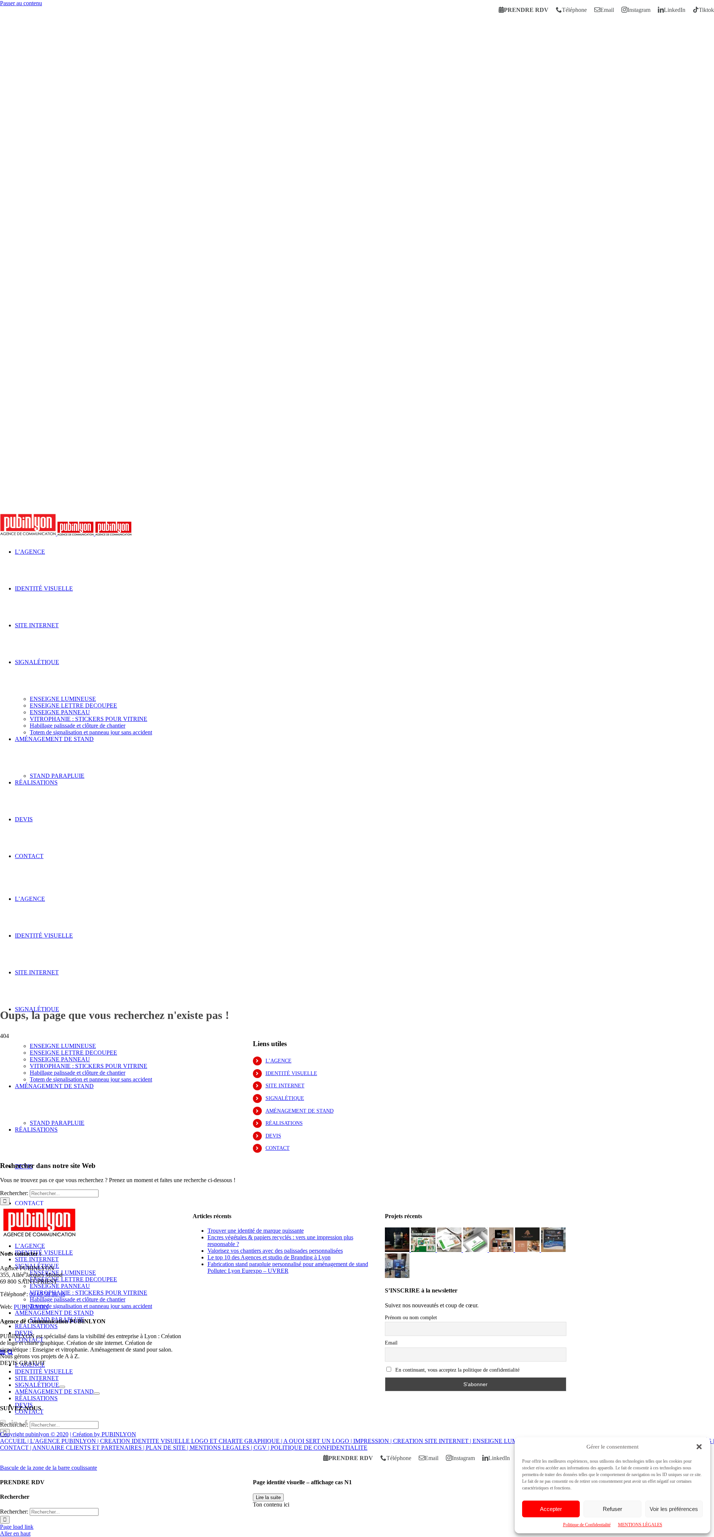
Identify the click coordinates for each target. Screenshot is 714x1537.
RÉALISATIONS (284, 1123)
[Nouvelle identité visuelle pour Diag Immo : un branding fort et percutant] (476, 1250)
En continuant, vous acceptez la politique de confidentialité (457, 1370)
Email (391, 1343)
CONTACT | (16, 1447)
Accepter (551, 1509)
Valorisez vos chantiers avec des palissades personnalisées (275, 1251)
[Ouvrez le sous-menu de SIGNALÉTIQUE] (62, 1387)
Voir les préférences (674, 1509)
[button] (699, 1446)
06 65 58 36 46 (47, 1294)
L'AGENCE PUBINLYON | (65, 1441)
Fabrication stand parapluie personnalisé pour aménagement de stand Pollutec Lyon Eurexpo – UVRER (288, 1267)
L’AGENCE (279, 1061)
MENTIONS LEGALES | (222, 1447)
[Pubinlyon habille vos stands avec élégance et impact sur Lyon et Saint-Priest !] (397, 1276)
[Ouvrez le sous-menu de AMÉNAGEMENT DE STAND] (97, 1393)
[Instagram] (3, 1423)
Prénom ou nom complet (411, 1317)
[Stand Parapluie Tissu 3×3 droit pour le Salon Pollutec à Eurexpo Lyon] (553, 1250)
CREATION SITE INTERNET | (433, 1441)
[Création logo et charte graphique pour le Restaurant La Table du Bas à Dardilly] (528, 1250)
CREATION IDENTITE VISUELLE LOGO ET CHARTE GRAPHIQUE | (191, 1441)
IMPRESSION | (373, 1441)
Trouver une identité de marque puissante (256, 1230)
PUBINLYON (31, 1307)
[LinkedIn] (14, 1423)
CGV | (262, 1447)
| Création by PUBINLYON (103, 1434)
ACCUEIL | (15, 1441)
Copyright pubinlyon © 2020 (34, 1434)
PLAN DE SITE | (168, 1447)
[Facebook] (26, 1423)
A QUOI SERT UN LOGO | (318, 1441)
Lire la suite (268, 1497)
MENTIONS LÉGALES (640, 1524)
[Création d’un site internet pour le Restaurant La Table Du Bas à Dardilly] (502, 1250)
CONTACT (278, 1148)
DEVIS (273, 1136)
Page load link (16, 1527)
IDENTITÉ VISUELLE (291, 1073)
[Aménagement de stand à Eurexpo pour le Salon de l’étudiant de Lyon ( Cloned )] (424, 1250)
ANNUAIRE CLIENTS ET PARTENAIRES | (89, 1447)
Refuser (612, 1509)
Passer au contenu (21, 3)
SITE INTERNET (285, 1085)
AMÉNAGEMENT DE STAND (300, 1111)
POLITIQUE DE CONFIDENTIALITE (319, 1447)
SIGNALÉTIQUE (285, 1098)
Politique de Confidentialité (587, 1524)
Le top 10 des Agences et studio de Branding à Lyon (269, 1257)
